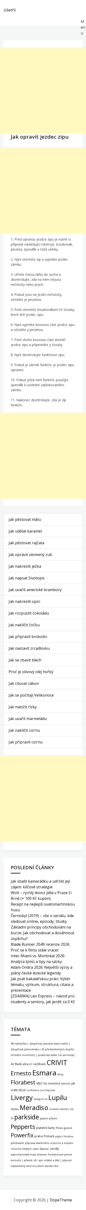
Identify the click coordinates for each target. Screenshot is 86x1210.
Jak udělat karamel (25, 531)
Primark (49, 1136)
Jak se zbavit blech (25, 660)
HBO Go (41, 1083)
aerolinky (68, 1055)
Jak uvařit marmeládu (28, 718)
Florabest (23, 1082)
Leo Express (47, 1090)
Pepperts (23, 1126)
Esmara (44, 1073)
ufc (35, 1160)
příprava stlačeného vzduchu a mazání (49, 1143)
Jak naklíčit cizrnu (24, 730)
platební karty (45, 1128)
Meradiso (34, 1107)
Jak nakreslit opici (24, 601)
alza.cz (27, 1064)
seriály (54, 1148)
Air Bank (16, 1064)
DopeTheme (61, 1200)
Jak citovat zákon (24, 683)
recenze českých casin (25, 1148)
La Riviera (33, 1090)
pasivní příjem (48, 1118)
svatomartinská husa (23, 1154)
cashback (39, 1064)
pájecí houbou (64, 1136)
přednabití (17, 1143)
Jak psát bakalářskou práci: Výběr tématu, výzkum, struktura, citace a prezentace (42, 984)
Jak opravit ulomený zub (30, 554)
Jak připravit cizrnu (26, 742)
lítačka (15, 1109)
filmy (60, 1074)
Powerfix (22, 1135)
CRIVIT (57, 1062)
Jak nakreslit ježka (25, 566)
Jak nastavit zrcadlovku (29, 648)
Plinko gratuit (64, 1128)
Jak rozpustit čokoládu (29, 613)
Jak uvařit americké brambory (35, 589)
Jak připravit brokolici (28, 636)
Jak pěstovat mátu (25, 519)
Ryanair (44, 1148)
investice (54, 1083)
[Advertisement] (43, 90)
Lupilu (57, 1097)
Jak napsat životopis (27, 578)
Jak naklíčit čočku (24, 624)
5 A (60, 1055)
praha (38, 1136)
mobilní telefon (59, 1109)
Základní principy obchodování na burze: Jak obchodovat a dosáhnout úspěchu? (42, 932)
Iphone (65, 1083)
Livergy (22, 1097)
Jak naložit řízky (23, 707)
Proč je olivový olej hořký (31, 671)
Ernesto (21, 1073)
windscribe (52, 1166)
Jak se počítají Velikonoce (31, 695)
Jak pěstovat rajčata (26, 542)
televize (42, 1154)
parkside (26, 1117)
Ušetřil (10, 10)
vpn (40, 1160)
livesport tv (40, 1099)
